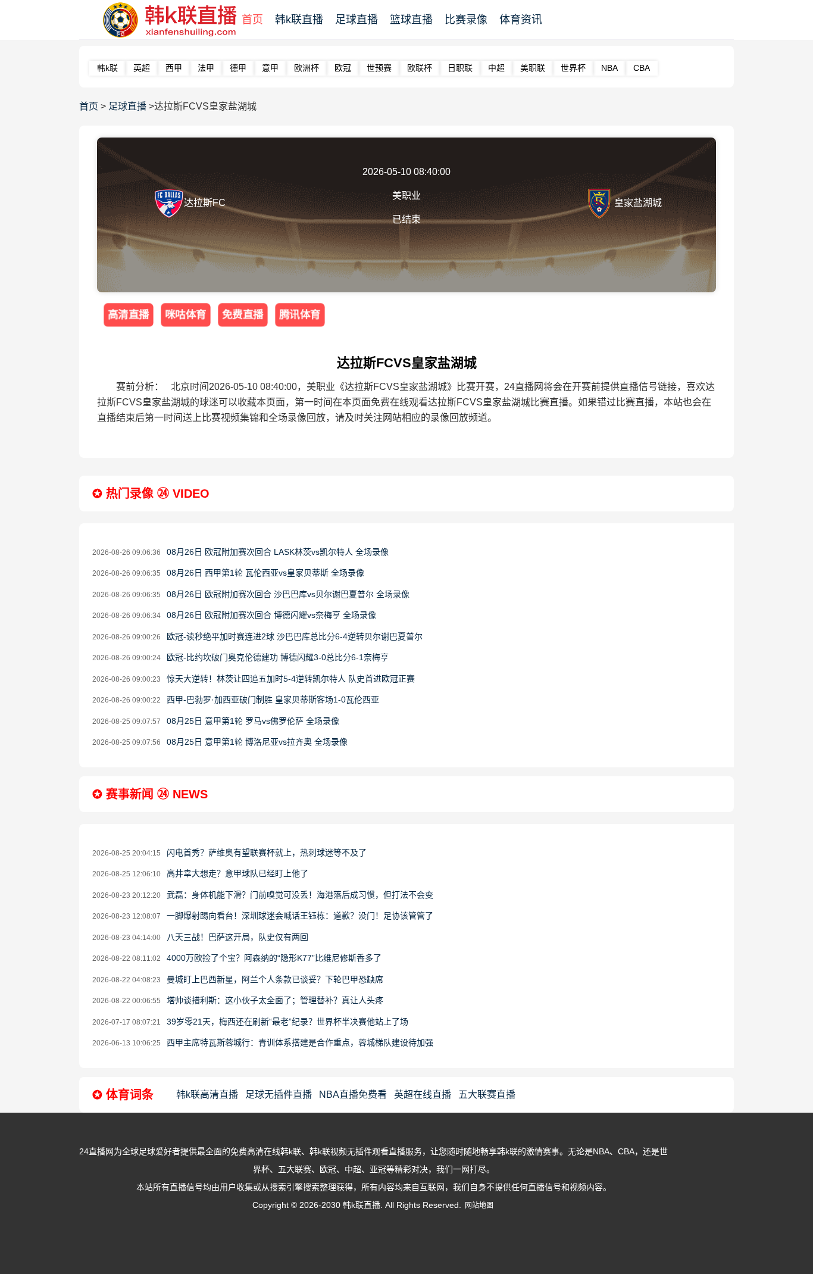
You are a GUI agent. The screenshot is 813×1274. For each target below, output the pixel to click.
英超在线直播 (422, 1094)
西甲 (173, 68)
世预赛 (379, 68)
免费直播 (243, 315)
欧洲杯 (306, 68)
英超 (141, 68)
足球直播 (356, 20)
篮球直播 (411, 20)
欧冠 (342, 68)
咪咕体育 (186, 315)
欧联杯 (419, 68)
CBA (641, 68)
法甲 (206, 68)
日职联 (460, 68)
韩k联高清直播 (207, 1094)
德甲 (238, 68)
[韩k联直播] (164, 20)
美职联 (532, 68)
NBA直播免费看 (353, 1094)
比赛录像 (466, 20)
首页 (252, 20)
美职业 (406, 196)
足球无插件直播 (278, 1094)
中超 (496, 68)
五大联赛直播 (486, 1094)
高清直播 (129, 315)
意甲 (270, 68)
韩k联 (107, 68)
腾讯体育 (300, 315)
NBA (609, 68)
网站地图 (479, 1205)
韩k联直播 (299, 20)
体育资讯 (520, 20)
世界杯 (573, 68)
